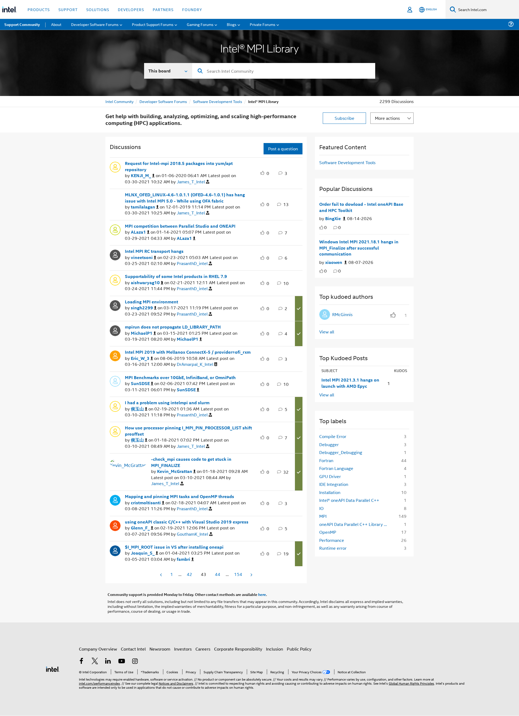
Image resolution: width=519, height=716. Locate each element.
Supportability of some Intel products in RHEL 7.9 (176, 276)
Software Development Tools (217, 101)
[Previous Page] (161, 575)
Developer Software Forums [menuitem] (95, 24)
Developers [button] (131, 9)
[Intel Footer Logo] (52, 668)
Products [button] (39, 9)
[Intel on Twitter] (94, 661)
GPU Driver (330, 476)
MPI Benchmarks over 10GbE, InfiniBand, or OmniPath (180, 377)
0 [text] (325, 227)
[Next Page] (250, 575)
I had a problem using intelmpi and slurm (167, 403)
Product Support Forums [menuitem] (153, 24)
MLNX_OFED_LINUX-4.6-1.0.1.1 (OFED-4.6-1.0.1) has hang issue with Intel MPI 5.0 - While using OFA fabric (185, 198)
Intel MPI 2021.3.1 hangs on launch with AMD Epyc (350, 383)
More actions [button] (387, 118)
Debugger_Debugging (340, 452)
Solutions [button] (97, 9)
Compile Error (332, 436)
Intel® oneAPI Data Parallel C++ (349, 500)
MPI (323, 516)
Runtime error (333, 548)
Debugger (329, 444)
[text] (321, 228)
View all (326, 332)
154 (238, 574)
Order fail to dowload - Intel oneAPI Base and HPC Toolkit (361, 207)
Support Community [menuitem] (22, 24)
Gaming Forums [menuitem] (200, 24)
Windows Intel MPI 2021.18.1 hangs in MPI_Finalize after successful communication (358, 248)
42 (189, 574)
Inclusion (274, 649)
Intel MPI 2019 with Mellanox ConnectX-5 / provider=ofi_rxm (188, 352)
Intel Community (119, 101)
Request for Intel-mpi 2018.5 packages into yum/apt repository (179, 166)
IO (321, 508)
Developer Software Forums (163, 101)
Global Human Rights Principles (411, 683)
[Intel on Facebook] (81, 661)
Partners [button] (163, 9)
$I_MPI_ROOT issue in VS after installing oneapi (174, 547)
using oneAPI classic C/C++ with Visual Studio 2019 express (186, 522)
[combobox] (283, 71)
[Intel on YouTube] (121, 661)
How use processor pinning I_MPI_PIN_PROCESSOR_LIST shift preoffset (188, 431)
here (262, 594)
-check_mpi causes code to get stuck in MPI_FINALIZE (191, 462)
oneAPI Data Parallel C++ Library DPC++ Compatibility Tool (355, 524)
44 (217, 574)
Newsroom (159, 649)
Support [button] (68, 9)
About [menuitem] (56, 24)
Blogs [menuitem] (232, 24)
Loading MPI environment (151, 302)
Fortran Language (336, 468)
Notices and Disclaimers (176, 683)
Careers (202, 649)
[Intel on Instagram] (134, 661)
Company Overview (98, 649)
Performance (331, 540)
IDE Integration (333, 484)
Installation (329, 492)
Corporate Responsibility (238, 649)
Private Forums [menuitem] (262, 24)
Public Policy (299, 649)
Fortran (326, 460)
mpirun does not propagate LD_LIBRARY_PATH (173, 327)
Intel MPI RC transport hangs (154, 251)
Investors (183, 649)
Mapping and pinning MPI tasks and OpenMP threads (179, 496)
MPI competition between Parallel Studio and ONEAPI (180, 226)
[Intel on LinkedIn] (108, 661)
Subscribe (344, 118)
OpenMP (327, 532)
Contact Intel (133, 649)
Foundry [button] (192, 9)
